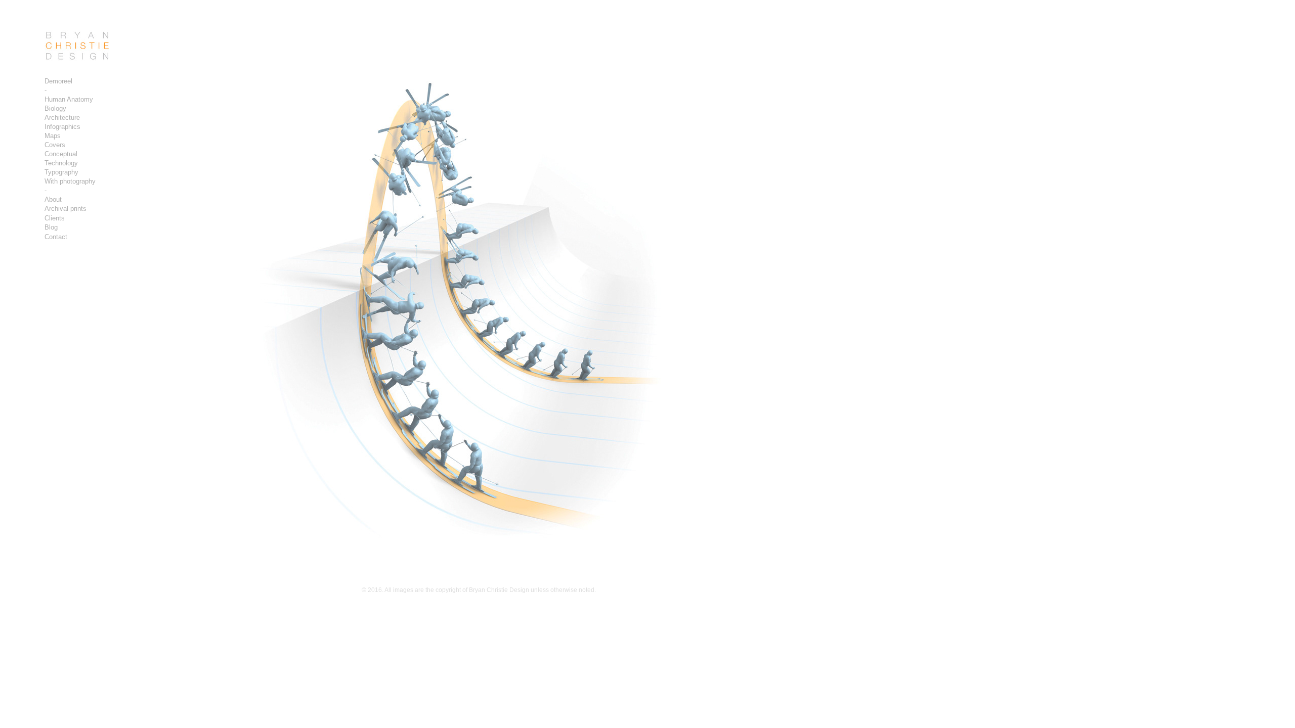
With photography (70, 181)
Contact (56, 237)
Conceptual (61, 154)
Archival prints (66, 208)
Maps (53, 136)
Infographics (62, 126)
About (53, 199)
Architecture (62, 117)
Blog (51, 227)
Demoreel (58, 81)
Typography (61, 172)
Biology (55, 108)
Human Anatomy (69, 99)
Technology (61, 163)
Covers (55, 145)
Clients (55, 218)
